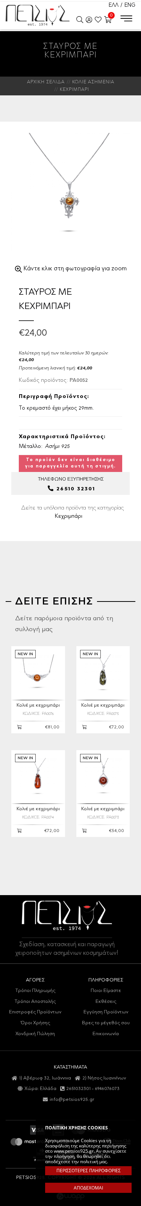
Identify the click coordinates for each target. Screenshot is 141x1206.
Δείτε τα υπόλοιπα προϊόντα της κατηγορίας (72, 512)
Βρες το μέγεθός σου (106, 1023)
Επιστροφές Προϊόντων (35, 1012)
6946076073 (107, 1088)
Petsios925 (38, 15)
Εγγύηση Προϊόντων (105, 1012)
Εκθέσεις (106, 1001)
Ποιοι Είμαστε (106, 990)
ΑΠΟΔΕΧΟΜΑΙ (88, 1188)
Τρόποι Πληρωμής (35, 990)
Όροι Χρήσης (35, 1023)
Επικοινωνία (105, 1033)
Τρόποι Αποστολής (35, 1001)
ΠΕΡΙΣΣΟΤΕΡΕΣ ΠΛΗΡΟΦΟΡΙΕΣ (88, 1170)
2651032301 (78, 1088)
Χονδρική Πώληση (35, 1033)
